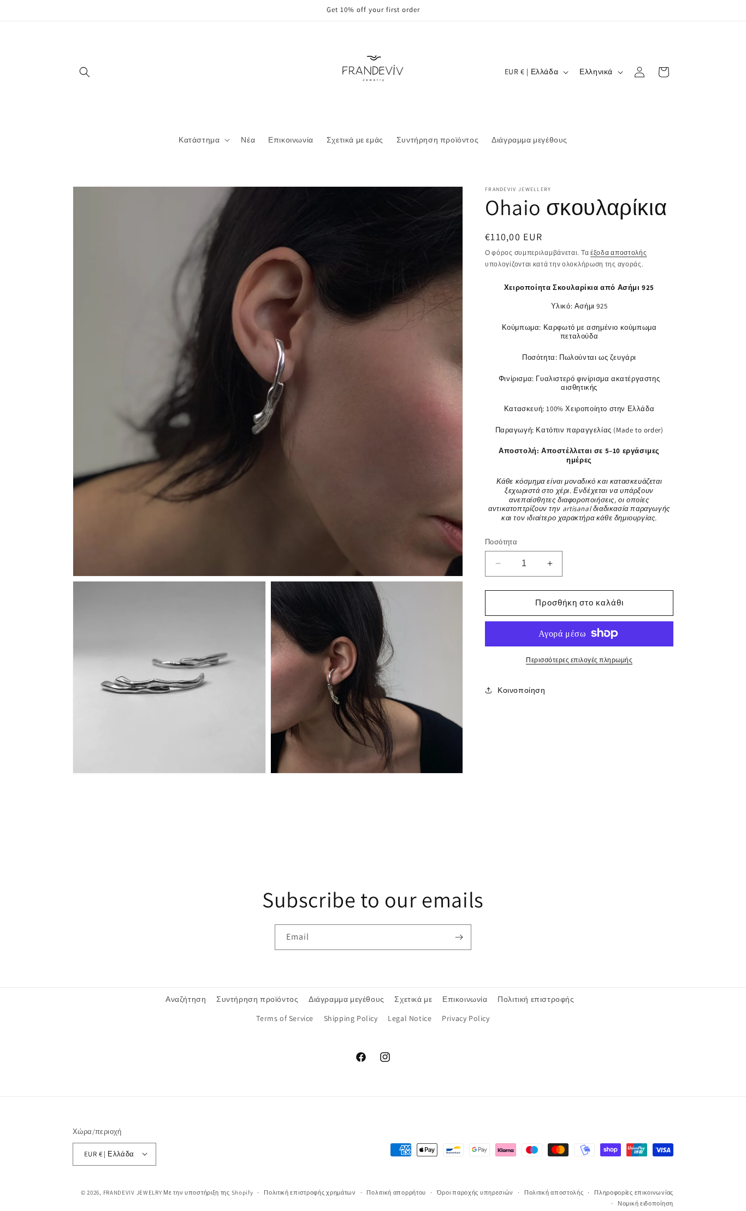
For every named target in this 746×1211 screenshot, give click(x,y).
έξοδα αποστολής (618, 252)
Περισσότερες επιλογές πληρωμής (579, 659)
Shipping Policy (351, 1019)
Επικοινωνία (465, 999)
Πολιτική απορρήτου (396, 1192)
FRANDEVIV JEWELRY (132, 1192)
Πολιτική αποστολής (554, 1192)
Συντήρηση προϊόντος (257, 999)
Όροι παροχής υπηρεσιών (475, 1192)
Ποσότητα (501, 542)
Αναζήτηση (185, 999)
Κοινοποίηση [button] (522, 689)
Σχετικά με (413, 999)
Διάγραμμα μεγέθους (346, 999)
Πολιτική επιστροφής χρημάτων (310, 1192)
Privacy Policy (465, 1019)
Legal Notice (409, 1019)
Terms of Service (284, 1019)
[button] (85, 72)
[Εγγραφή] (459, 937)
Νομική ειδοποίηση (645, 1203)
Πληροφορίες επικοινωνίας (633, 1192)
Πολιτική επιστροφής (536, 999)
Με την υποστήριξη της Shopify (208, 1192)
